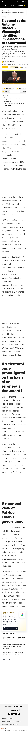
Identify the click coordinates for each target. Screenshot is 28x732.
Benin (3, 17)
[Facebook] (9, 714)
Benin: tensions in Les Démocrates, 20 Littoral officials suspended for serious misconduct (14, 639)
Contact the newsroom (8, 721)
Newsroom (18, 721)
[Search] (23, 2)
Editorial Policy (14, 724)
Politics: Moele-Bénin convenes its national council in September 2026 (13, 653)
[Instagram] (15, 714)
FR (25, 1)
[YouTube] (19, 714)
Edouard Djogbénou (10, 61)
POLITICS (4, 67)
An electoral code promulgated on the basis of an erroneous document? (14, 99)
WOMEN (20, 5)
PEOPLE (6, 5)
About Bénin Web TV (7, 718)
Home (4, 10)
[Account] (20, 2)
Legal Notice (5, 724)
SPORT (13, 5)
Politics (9, 10)
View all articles (8, 63)
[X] (12, 714)
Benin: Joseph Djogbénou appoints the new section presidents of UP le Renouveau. (14, 646)
